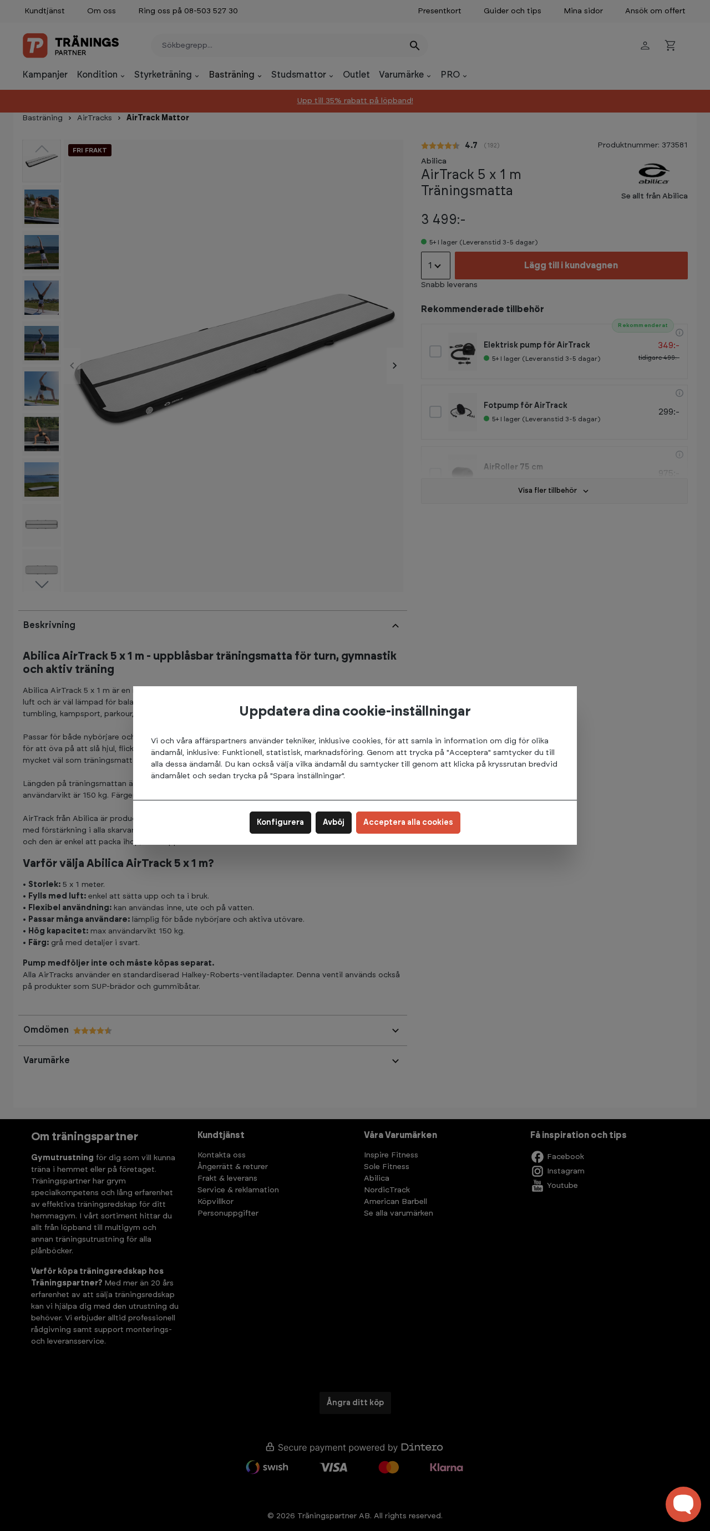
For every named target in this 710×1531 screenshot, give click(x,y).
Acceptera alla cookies (408, 822)
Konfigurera (280, 822)
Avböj (333, 822)
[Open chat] (683, 1504)
